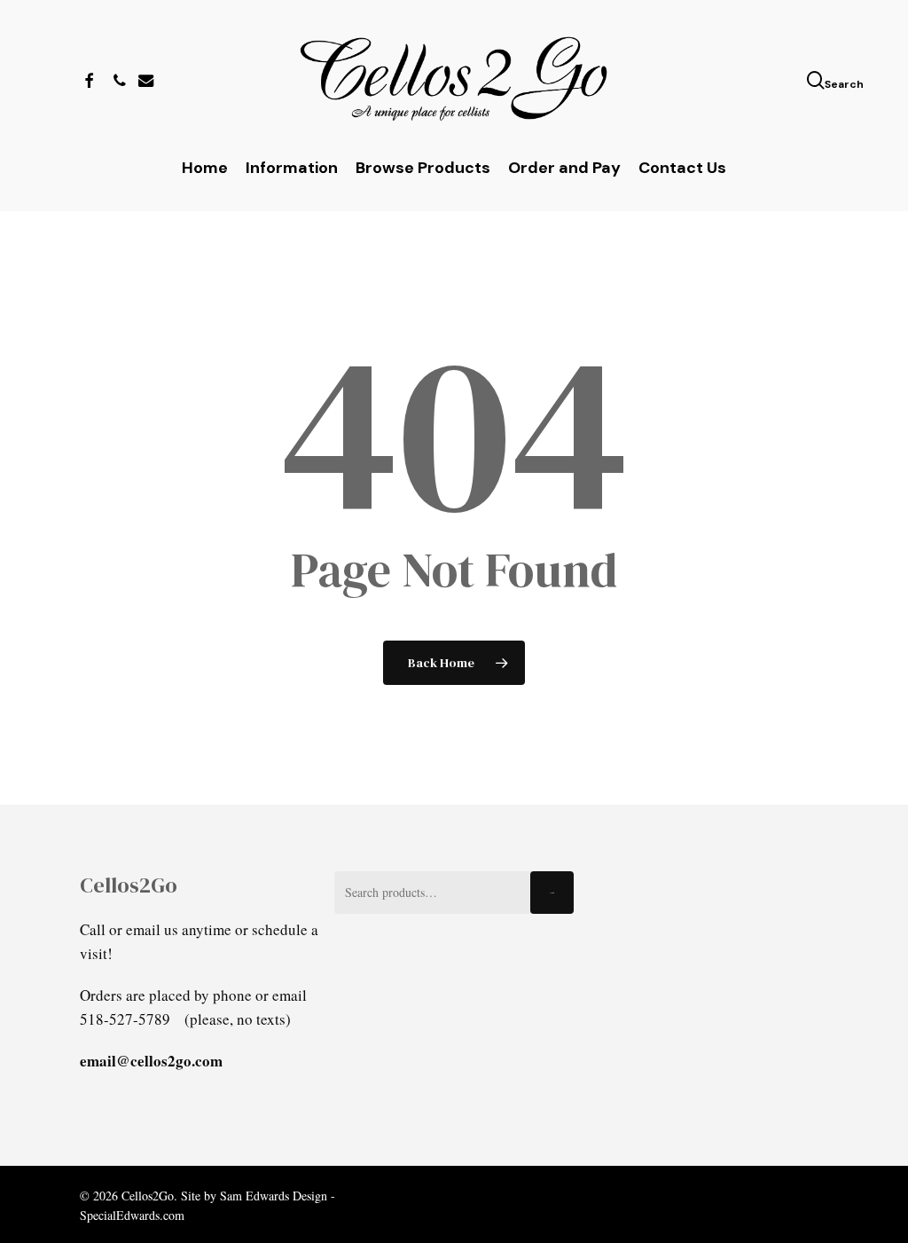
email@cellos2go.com (151, 1061)
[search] (817, 80)
